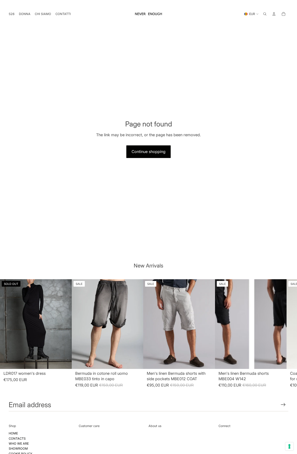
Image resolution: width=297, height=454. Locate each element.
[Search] (265, 14)
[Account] (274, 14)
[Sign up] (283, 405)
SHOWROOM (18, 448)
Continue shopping (148, 151)
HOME (13, 433)
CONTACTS (17, 438)
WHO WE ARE (19, 443)
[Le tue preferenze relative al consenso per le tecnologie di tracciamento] (289, 446)
